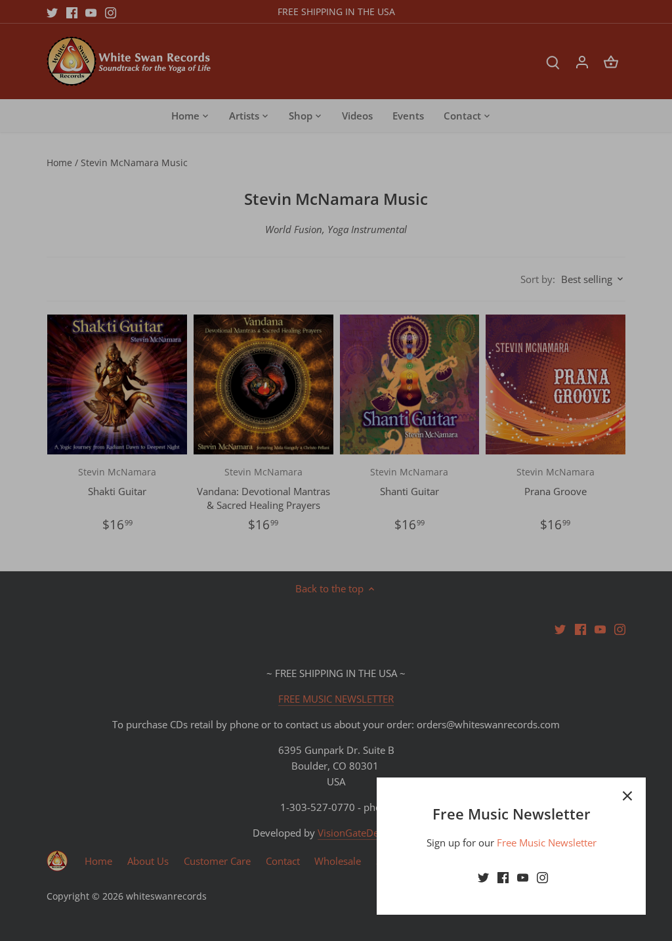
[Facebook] (503, 877)
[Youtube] (522, 877)
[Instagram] (542, 877)
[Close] (627, 795)
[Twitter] (483, 877)
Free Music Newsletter (547, 842)
